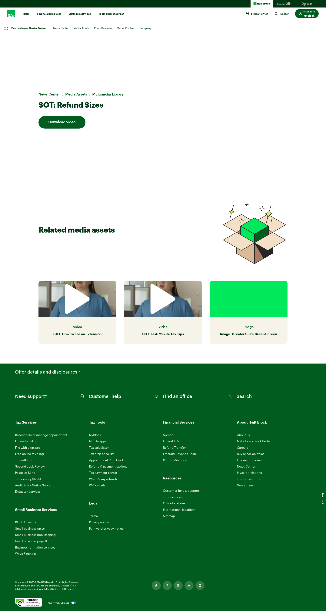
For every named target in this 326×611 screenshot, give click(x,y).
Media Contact (126, 28)
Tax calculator (99, 447)
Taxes (25, 13)
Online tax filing (26, 441)
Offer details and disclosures (46, 371)
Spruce (168, 435)
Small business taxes (30, 528)
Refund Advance (175, 460)
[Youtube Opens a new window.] (189, 585)
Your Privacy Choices (58, 602)
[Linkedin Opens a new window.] (200, 585)
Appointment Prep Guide (107, 460)
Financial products (49, 13)
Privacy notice (99, 522)
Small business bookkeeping (35, 534)
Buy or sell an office (250, 453)
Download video (62, 122)
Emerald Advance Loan (179, 453)
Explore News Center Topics (28, 28)
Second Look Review (30, 466)
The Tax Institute (248, 479)
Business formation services (35, 547)
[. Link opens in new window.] (28, 602)
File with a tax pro (27, 447)
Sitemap (169, 516)
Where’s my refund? (103, 479)
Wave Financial (26, 554)
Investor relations (249, 473)
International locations (179, 510)
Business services (79, 13)
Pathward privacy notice (106, 528)
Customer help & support (181, 491)
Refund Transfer (174, 447)
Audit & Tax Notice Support (34, 485)
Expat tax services (28, 492)
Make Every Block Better (254, 441)
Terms (93, 516)
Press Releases (103, 28)
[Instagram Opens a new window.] (178, 585)
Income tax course (250, 460)
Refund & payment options (108, 466)
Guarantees (245, 485)
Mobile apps (97, 441)
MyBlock (95, 435)
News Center (61, 28)
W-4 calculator (99, 485)
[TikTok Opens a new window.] (156, 585)
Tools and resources (111, 13)
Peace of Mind (25, 472)
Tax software (24, 460)
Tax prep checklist (102, 453)
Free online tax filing (29, 453)
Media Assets (81, 28)
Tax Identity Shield (28, 479)
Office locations (174, 503)
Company (145, 28)
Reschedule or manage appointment (41, 435)
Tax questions (173, 497)
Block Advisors (25, 522)
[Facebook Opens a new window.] (167, 585)
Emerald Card (172, 441)
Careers (242, 448)
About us (243, 435)
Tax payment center (103, 472)
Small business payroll (31, 541)
